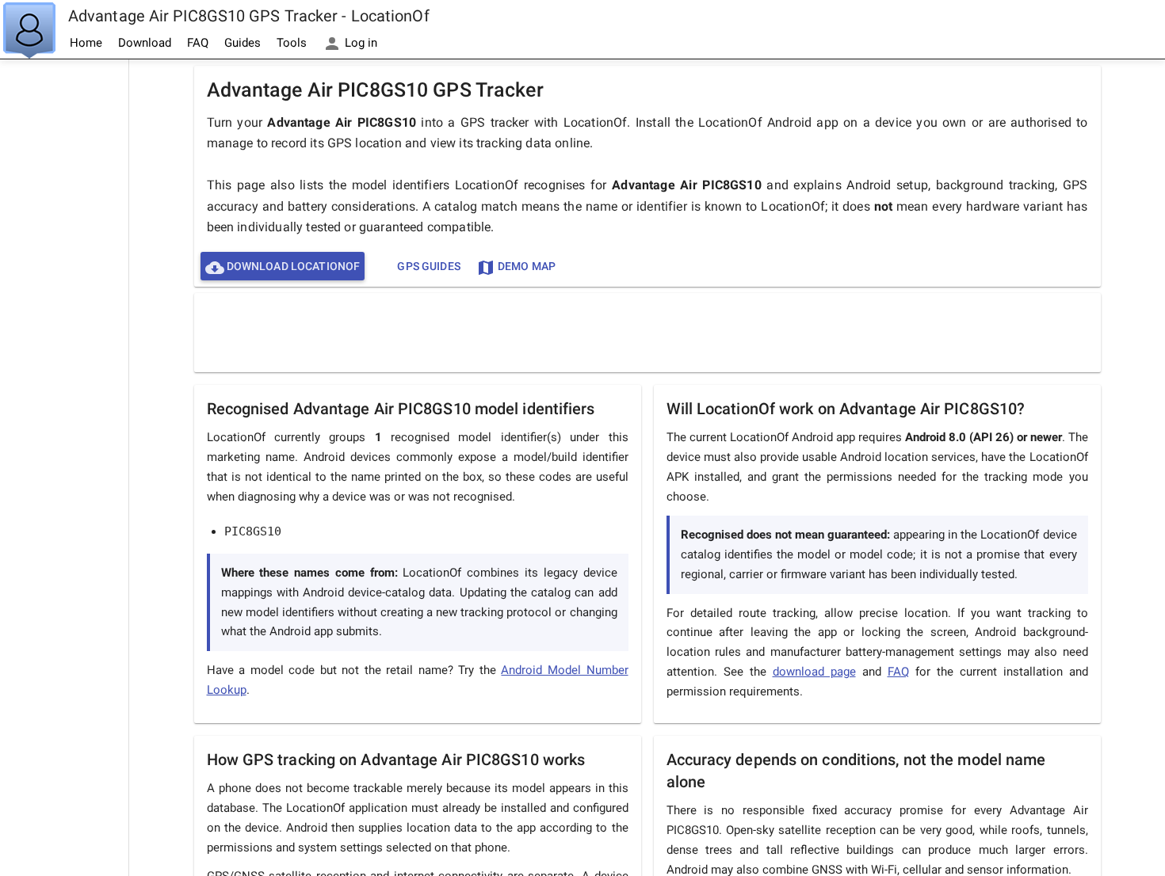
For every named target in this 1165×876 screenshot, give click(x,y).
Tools (292, 43)
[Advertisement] (64, 297)
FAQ (197, 43)
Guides (242, 43)
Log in (359, 43)
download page (814, 672)
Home (86, 43)
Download (144, 43)
